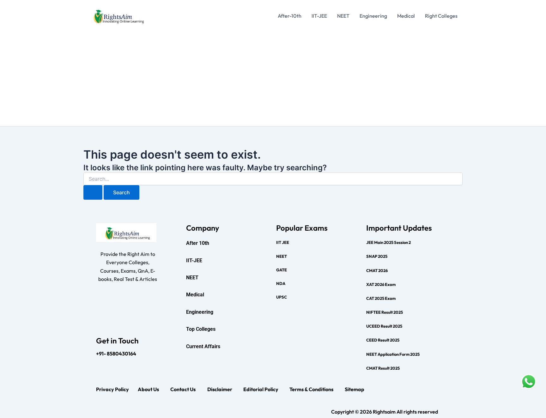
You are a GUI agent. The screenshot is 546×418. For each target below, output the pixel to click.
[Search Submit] (92, 192)
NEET (343, 16)
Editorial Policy (260, 389)
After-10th (289, 16)
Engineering (373, 16)
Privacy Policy (112, 389)
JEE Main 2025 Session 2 (388, 242)
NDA (280, 283)
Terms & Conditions (311, 389)
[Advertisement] (273, 78)
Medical (406, 16)
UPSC (281, 297)
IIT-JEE (319, 16)
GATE (281, 269)
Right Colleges (441, 16)
